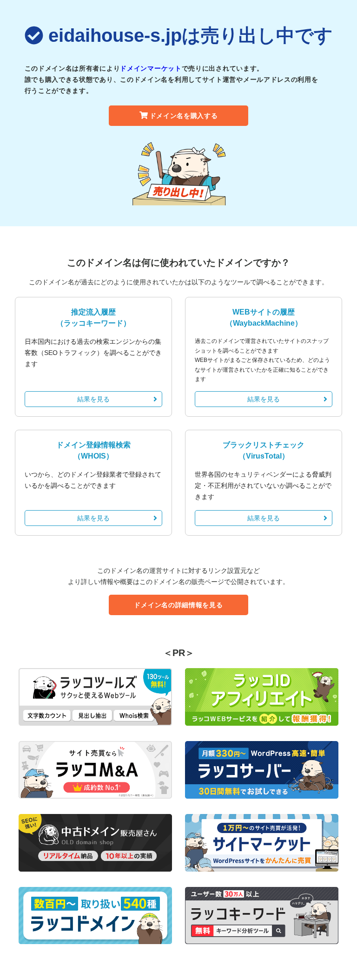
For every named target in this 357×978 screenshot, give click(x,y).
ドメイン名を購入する (184, 115)
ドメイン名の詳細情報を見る (178, 605)
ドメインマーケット (150, 68)
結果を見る (93, 399)
